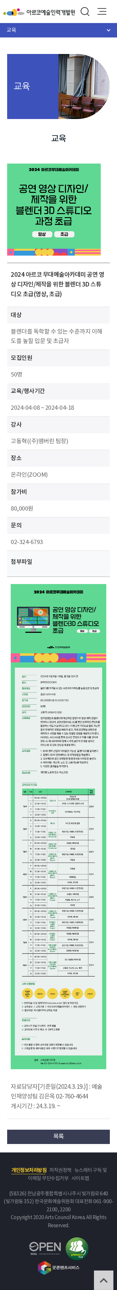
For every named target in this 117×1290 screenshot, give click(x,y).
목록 (58, 1136)
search (84, 11)
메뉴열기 (102, 11)
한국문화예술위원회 (15, 12)
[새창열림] (58, 588)
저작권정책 (60, 1170)
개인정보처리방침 (28, 1170)
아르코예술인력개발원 (51, 12)
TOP (103, 1280)
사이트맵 (80, 1178)
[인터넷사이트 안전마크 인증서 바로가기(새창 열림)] (77, 1241)
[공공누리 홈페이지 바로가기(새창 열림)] (45, 1245)
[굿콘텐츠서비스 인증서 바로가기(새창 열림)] (58, 1264)
